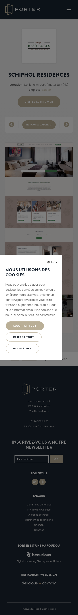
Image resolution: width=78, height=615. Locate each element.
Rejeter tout (23, 337)
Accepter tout (25, 325)
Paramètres (22, 348)
